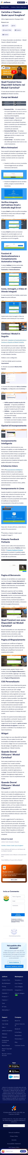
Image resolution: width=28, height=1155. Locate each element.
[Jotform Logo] (5, 2)
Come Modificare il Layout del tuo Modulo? (11, 860)
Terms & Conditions (14, 1132)
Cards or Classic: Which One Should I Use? (16, 67)
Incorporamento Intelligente (14, 469)
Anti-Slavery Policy (14, 1147)
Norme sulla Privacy (15, 920)
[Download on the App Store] (14, 1071)
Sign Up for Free (21, 2)
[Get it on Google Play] (14, 1066)
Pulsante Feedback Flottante (15, 550)
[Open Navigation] (26, 2)
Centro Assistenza (14, 962)
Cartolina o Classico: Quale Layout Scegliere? (12, 845)
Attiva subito (14, 879)
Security (14, 1140)
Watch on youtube (6, 77)
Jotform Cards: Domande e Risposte (10, 842)
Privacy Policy (14, 1136)
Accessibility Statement (14, 1143)
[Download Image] (24, 104)
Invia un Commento (18, 914)
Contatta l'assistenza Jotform (14, 966)
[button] (3, 1151)
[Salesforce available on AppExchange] (14, 1076)
